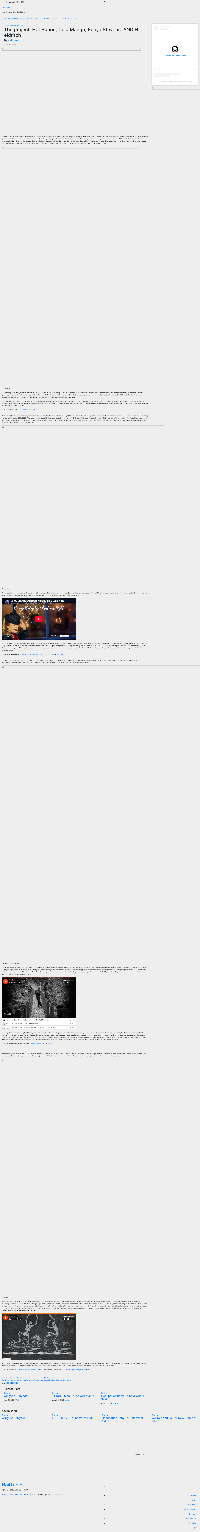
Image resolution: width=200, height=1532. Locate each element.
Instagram (72, 1369)
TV (74, 18)
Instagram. (61, 654)
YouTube (51, 654)
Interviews (55, 18)
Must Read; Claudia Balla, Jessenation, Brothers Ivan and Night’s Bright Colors (29, 1378)
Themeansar (59, 1494)
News (22, 18)
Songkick (79, 1369)
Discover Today (42, 18)
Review (15, 18)
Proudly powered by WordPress (16, 1494)
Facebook (23, 410)
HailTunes (6, 7)
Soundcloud (40, 1043)
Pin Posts (192, 1504)
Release (29, 18)
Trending (192, 1523)
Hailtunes (14, 40)
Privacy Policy (190, 1509)
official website (27, 654)
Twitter (50, 1043)
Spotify (43, 654)
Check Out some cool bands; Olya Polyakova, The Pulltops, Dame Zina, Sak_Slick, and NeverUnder (36, 1380)
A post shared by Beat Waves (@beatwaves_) (175, 82)
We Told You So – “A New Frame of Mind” (174, 1419)
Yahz (18, 1400)
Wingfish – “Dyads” (16, 1396)
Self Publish (66, 18)
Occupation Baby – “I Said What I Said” (122, 1397)
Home (7, 18)
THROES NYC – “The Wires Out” (73, 1396)
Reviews (192, 1514)
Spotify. (33, 410)
